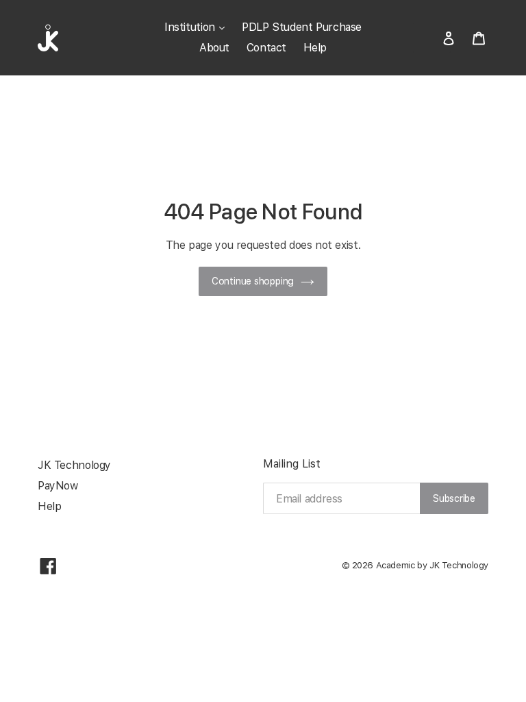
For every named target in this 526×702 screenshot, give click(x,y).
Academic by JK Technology (432, 565)
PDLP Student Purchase (302, 27)
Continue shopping (253, 281)
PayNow (58, 485)
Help (315, 47)
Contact (266, 47)
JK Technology (74, 465)
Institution (191, 27)
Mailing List (292, 463)
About (214, 47)
